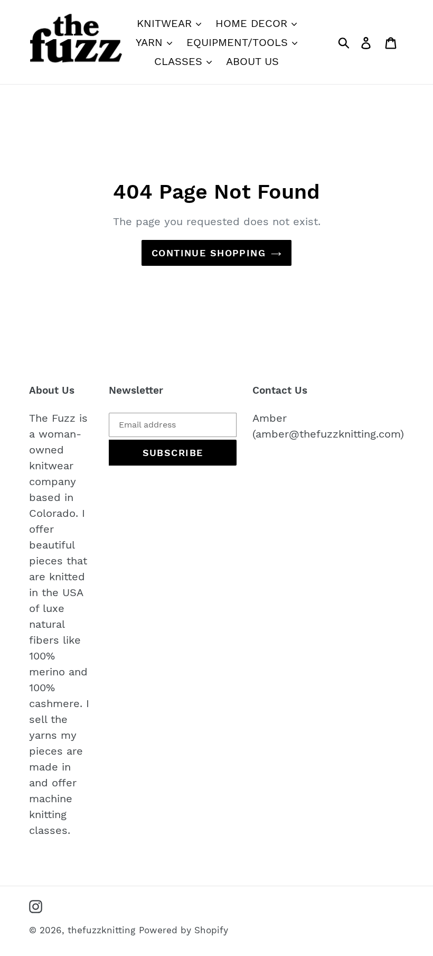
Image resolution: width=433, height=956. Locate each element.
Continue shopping (209, 252)
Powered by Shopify (183, 930)
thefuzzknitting (101, 930)
